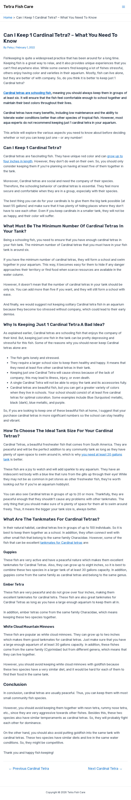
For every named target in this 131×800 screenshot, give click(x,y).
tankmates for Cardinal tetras (61, 542)
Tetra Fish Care (18, 6)
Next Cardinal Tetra (105, 768)
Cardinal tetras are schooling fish (27, 93)
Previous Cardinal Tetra (29, 768)
